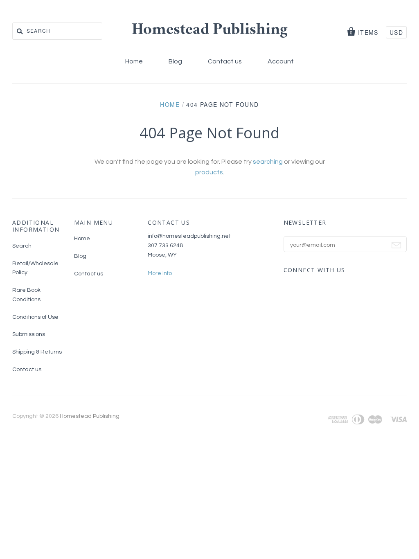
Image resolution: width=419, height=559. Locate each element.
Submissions (28, 334)
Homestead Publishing (210, 30)
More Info (160, 273)
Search (22, 246)
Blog (175, 61)
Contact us (225, 61)
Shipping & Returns (37, 352)
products (209, 172)
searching (268, 161)
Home (134, 61)
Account (281, 61)
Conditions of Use (35, 317)
